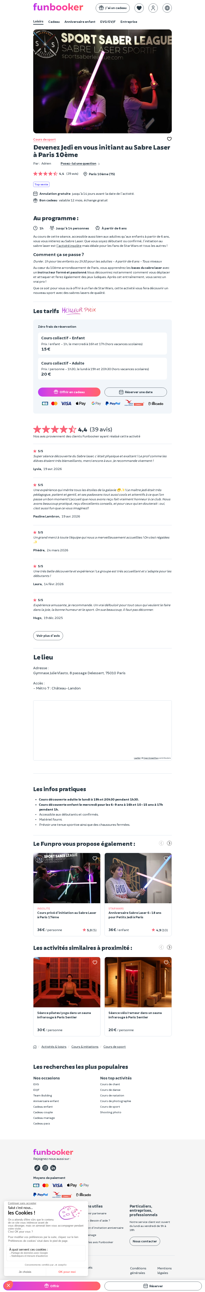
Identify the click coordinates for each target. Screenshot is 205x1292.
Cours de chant (110, 1084)
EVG (36, 1084)
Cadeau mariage (44, 1117)
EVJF (36, 1089)
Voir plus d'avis (48, 635)
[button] (139, 8)
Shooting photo (110, 1112)
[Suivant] (169, 843)
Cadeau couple (43, 1112)
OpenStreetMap (151, 758)
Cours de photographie (115, 1101)
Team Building (42, 1095)
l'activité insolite (68, 245)
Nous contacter (145, 1241)
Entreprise (129, 21)
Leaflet (137, 758)
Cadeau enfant (43, 1106)
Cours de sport (44, 139)
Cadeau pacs (41, 1123)
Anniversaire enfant (79, 21)
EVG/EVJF (108, 21)
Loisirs (38, 21)
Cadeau (54, 21)
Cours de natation (112, 1095)
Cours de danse (110, 1089)
